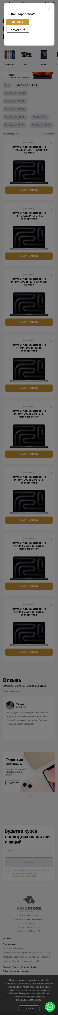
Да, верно (18, 22)
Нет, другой (18, 29)
